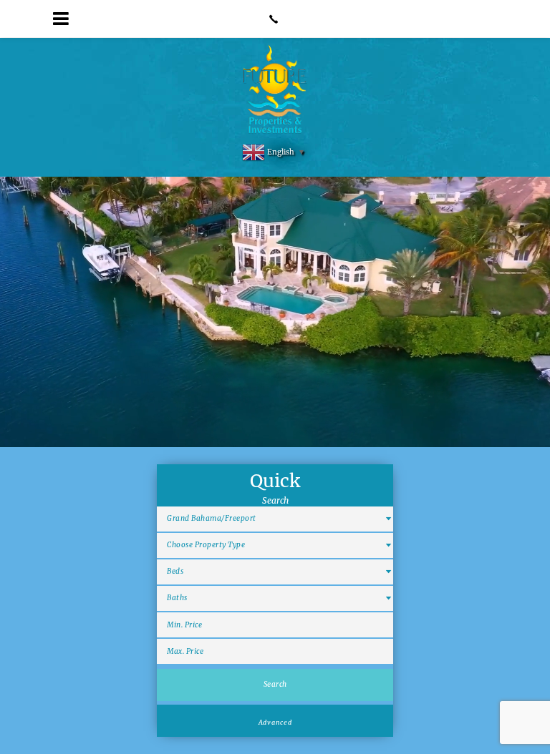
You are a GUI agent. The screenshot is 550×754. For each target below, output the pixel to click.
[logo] (275, 90)
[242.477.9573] (275, 18)
